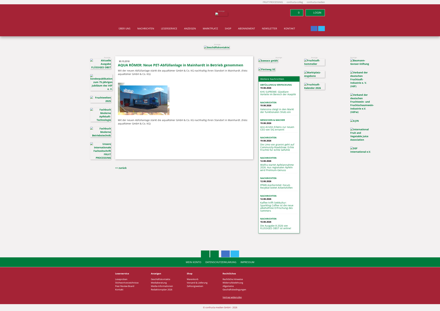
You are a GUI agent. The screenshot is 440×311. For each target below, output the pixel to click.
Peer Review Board (124, 286)
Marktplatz (210, 28)
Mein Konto (193, 262)
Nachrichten (145, 28)
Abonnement (246, 28)
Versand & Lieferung (197, 282)
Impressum (247, 262)
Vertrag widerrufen (232, 297)
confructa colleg (295, 2)
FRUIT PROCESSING (273, 2)
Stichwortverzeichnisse (127, 282)
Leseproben (121, 279)
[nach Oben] (205, 253)
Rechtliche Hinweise (233, 279)
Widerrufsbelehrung (233, 282)
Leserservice (169, 28)
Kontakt (289, 28)
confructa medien (316, 2)
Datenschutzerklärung (220, 262)
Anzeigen (190, 28)
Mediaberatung (159, 282)
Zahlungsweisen (195, 286)
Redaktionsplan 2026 (161, 289)
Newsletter (269, 28)
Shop (228, 28)
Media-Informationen (162, 286)
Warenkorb (192, 279)
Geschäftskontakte (160, 279)
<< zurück (121, 168)
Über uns (124, 28)
